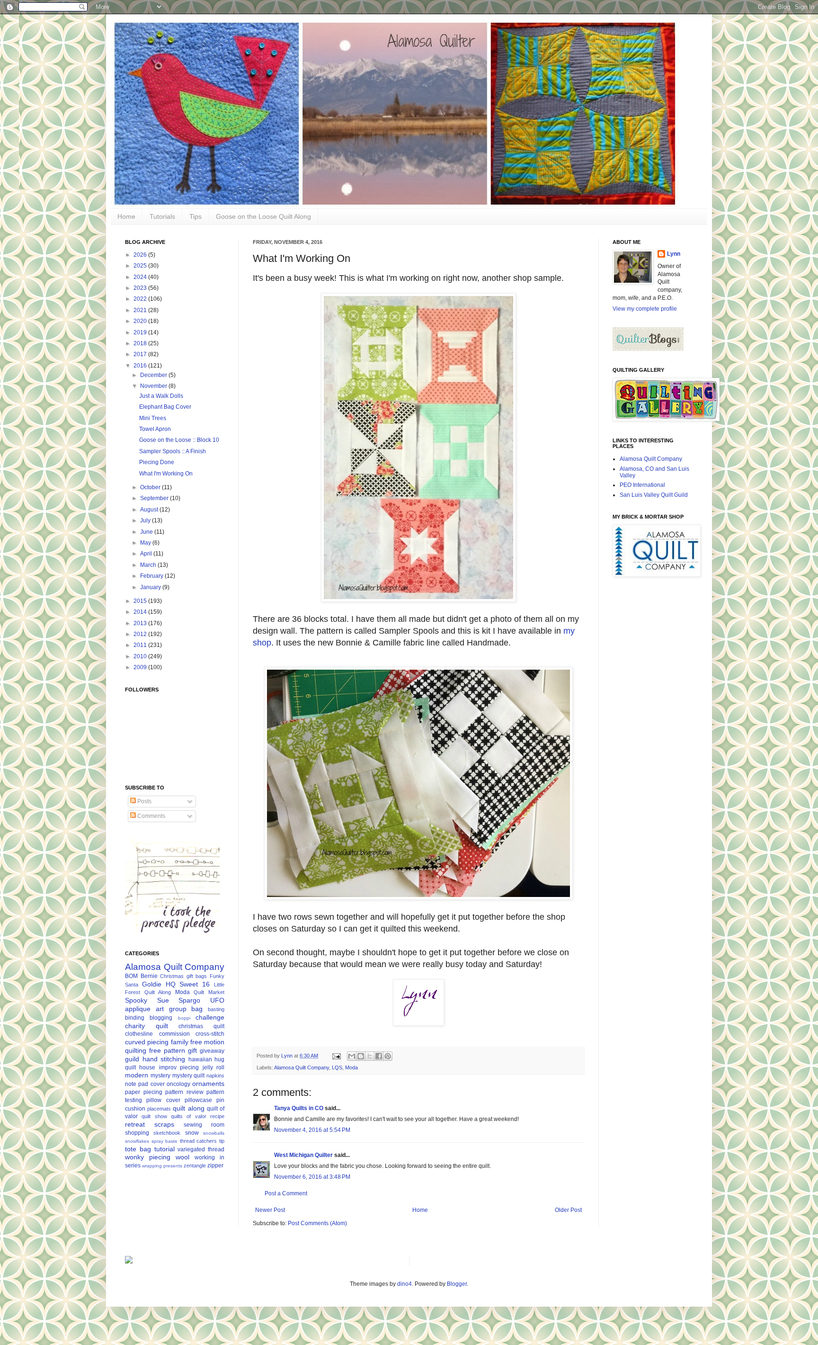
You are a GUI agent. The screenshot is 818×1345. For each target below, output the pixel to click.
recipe (217, 1116)
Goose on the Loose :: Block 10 (179, 440)
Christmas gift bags (183, 976)
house (147, 1067)
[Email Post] (336, 1055)
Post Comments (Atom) (317, 1223)
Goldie (151, 984)
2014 (140, 612)
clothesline (139, 1034)
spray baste (164, 1141)
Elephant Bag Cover (165, 407)
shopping (137, 1133)
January (151, 587)
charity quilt (146, 1026)
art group (171, 1009)
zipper (215, 1165)
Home (126, 216)
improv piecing (179, 1067)
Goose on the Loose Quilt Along (263, 216)
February (152, 576)
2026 (140, 254)
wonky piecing (147, 1157)
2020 (140, 321)
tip (221, 1141)
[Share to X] (369, 1056)
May (146, 542)
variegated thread (201, 1149)
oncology (178, 1084)
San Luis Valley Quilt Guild (654, 495)
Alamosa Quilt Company (301, 1067)
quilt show (154, 1116)
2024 (140, 277)
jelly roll (213, 1067)
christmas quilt (201, 1026)
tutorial (164, 1149)
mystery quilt (188, 1075)
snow (192, 1133)
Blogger (457, 1284)
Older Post (568, 1210)
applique (138, 1009)
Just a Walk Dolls (161, 396)
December (154, 375)
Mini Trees (152, 418)
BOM (131, 976)
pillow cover (163, 1100)
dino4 (404, 1284)
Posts (143, 801)
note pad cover (145, 1084)
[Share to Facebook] (378, 1056)
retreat (135, 1124)
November (154, 386)
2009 (140, 667)
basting (216, 1009)
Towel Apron (155, 429)
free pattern (167, 1050)
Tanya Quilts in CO (298, 1108)
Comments (150, 816)
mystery (160, 1075)
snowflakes (137, 1141)
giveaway (212, 1051)
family (179, 1042)
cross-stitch (210, 1034)
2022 (140, 299)
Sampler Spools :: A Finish (172, 451)
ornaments (208, 1083)
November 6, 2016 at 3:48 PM (312, 1177)
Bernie (149, 976)
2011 (140, 645)
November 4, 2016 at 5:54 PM (312, 1130)
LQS (337, 1067)
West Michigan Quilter (303, 1155)
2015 (140, 601)
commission (174, 1034)
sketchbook (166, 1133)
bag (197, 1009)
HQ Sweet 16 (188, 984)
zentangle (195, 1165)
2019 (140, 332)
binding (134, 1017)
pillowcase (198, 1100)
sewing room (204, 1124)
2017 (140, 354)
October (151, 487)
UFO (217, 1000)
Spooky (136, 1000)
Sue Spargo (179, 1000)
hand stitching (164, 1059)
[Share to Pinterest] (387, 1056)
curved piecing (147, 1042)
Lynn (673, 254)
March (149, 565)
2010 (140, 656)
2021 (140, 310)
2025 (140, 265)
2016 (140, 365)
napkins (215, 1075)
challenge (210, 1017)
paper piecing (143, 1092)
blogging (161, 1017)
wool (182, 1157)
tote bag (138, 1149)
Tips (195, 216)
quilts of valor (188, 1116)
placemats (159, 1109)
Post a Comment (286, 1193)
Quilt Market (209, 992)
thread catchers (198, 1141)
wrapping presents (162, 1165)
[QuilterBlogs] (648, 349)
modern (136, 1075)
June (147, 532)
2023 (140, 288)
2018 (140, 343)
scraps (164, 1124)
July (146, 520)
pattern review (184, 1092)
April (146, 553)
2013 (140, 623)
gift (192, 1050)
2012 (140, 634)
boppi (184, 1018)
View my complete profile (645, 308)
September (155, 498)
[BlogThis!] (360, 1056)
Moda (351, 1067)
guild (132, 1059)
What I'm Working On (166, 473)
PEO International (642, 485)
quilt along (188, 1108)
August (150, 509)
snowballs (213, 1133)
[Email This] (351, 1056)
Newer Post (270, 1210)
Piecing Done (156, 462)
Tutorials (162, 216)
